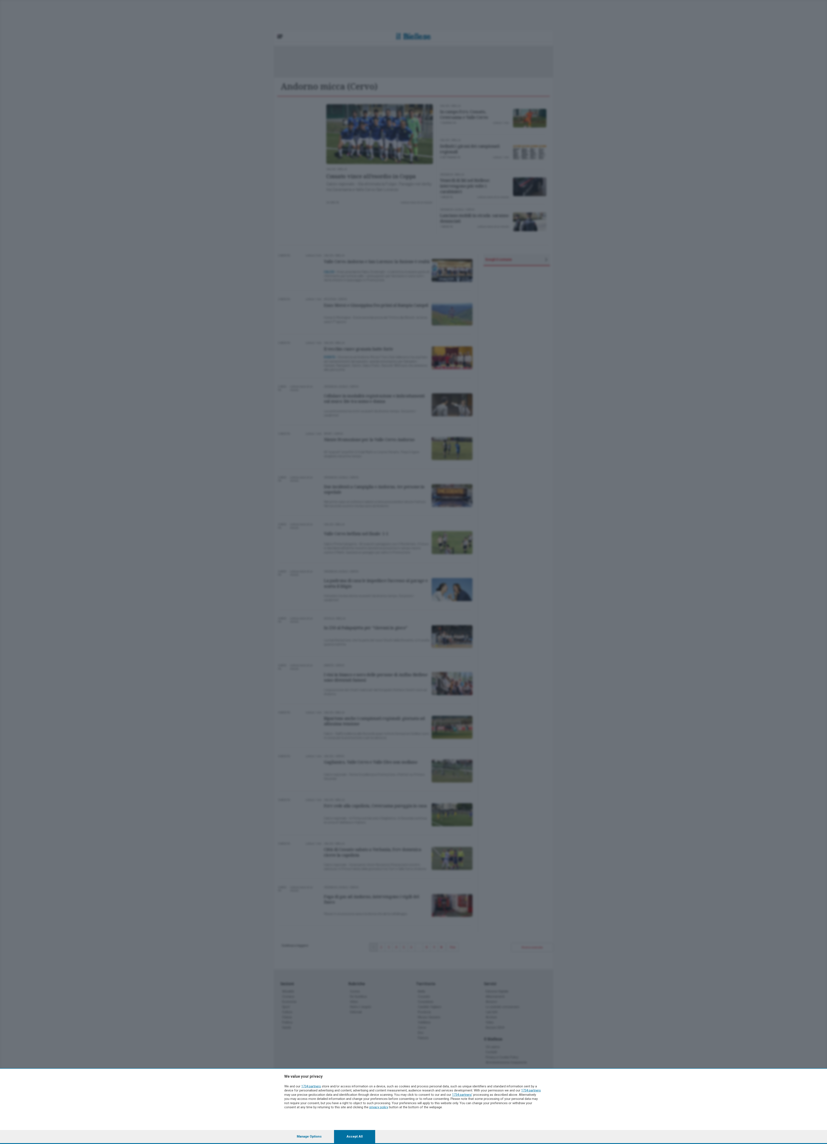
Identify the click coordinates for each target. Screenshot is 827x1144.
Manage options (309, 1136)
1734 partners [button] (311, 1086)
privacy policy (378, 1107)
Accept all (355, 1136)
